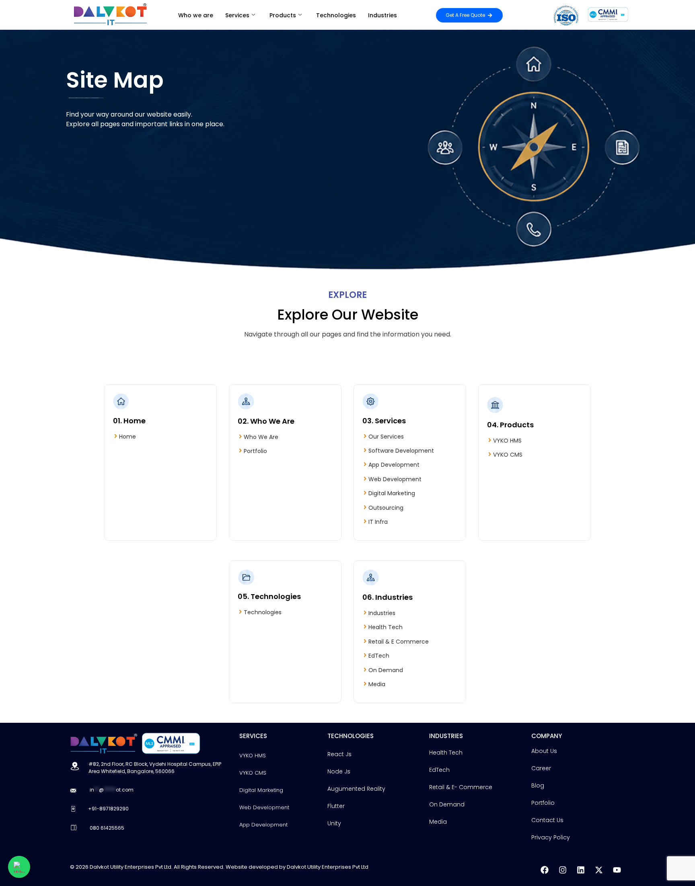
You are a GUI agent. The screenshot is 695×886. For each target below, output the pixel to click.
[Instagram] (563, 870)
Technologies (336, 15)
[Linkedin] (581, 870)
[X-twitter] (599, 870)
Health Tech (385, 627)
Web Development (395, 479)
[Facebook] (545, 870)
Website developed (252, 867)
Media (376, 684)
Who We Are (261, 437)
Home (127, 437)
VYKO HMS (507, 441)
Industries (382, 15)
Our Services (386, 437)
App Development (393, 465)
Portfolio (255, 451)
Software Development (401, 451)
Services (237, 15)
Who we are (195, 15)
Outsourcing (385, 508)
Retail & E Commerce (398, 642)
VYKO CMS (507, 455)
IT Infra (378, 522)
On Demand (385, 670)
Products (282, 15)
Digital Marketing (391, 493)
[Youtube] (617, 870)
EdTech (378, 656)
